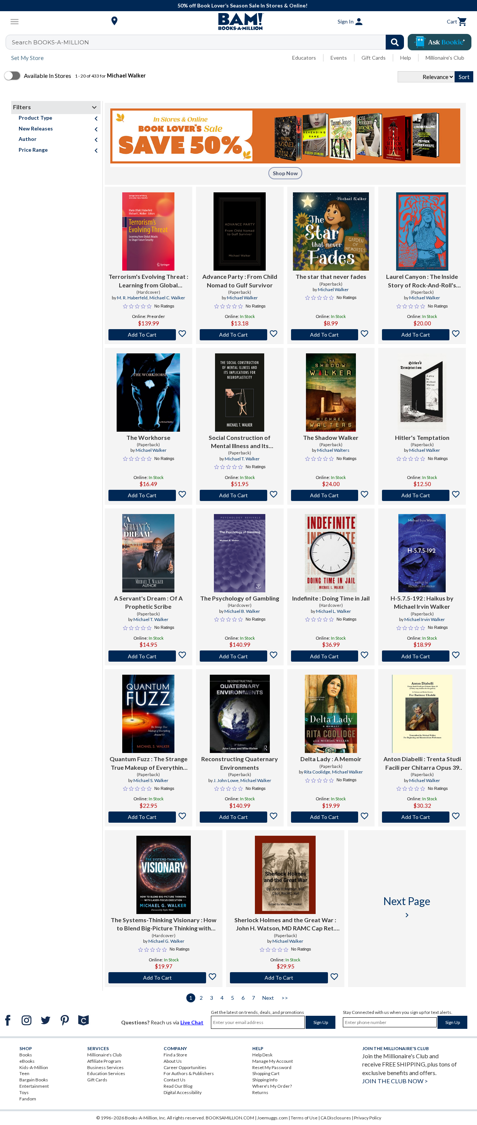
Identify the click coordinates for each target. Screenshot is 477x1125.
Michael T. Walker (242, 458)
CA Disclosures (335, 1118)
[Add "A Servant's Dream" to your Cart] (148, 656)
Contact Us (175, 1080)
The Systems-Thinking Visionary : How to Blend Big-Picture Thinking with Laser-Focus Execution (164, 924)
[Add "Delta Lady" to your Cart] (331, 817)
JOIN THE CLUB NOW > (395, 1080)
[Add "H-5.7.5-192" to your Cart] (422, 656)
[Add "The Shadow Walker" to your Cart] (331, 495)
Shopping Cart (265, 1073)
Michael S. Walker (150, 780)
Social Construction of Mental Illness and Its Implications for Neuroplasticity (240, 442)
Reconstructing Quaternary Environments (239, 763)
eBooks (27, 1061)
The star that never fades (331, 276)
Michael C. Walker (167, 297)
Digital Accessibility (183, 1092)
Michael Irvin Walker (424, 619)
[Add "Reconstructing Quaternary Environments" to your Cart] (240, 817)
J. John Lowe (226, 780)
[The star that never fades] (331, 231)
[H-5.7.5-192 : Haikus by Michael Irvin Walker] (422, 553)
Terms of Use (304, 1118)
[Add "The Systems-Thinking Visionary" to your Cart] (163, 977)
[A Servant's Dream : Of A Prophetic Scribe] (148, 553)
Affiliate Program (104, 1061)
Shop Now (285, 173)
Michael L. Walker (333, 611)
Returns (260, 1092)
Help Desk (262, 1055)
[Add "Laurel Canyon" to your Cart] (422, 334)
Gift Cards (373, 57)
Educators (304, 57)
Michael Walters (333, 450)
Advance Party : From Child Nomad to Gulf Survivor (239, 280)
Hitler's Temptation (422, 437)
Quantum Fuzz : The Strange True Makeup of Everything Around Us (148, 763)
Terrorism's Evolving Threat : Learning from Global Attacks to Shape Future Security (148, 281)
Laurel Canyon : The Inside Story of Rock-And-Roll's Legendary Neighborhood (422, 281)
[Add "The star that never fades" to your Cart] (331, 334)
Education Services (106, 1073)
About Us (173, 1061)
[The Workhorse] (148, 393)
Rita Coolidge (317, 772)
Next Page (406, 907)
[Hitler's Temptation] (422, 393)
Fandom (27, 1099)
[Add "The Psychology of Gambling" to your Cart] (240, 656)
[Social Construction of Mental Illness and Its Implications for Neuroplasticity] (239, 393)
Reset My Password (271, 1067)
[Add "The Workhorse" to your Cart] (148, 495)
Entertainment (34, 1086)
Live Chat (191, 1022)
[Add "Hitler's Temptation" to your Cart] (422, 495)
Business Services (105, 1067)
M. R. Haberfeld (132, 297)
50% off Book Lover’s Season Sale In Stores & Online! (242, 5)
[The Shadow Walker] (331, 393)
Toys (24, 1092)
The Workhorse (148, 437)
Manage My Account (272, 1061)
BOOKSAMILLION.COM (230, 1118)
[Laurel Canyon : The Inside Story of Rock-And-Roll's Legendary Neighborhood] (422, 231)
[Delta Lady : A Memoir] (330, 714)
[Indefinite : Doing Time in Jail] (330, 553)
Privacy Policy (367, 1118)
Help (405, 57)
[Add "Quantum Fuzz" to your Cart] (148, 817)
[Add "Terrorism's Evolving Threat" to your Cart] (148, 334)
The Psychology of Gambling (239, 598)
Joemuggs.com (272, 1118)
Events (339, 57)
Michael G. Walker (166, 941)
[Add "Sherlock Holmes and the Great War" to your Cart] (285, 977)
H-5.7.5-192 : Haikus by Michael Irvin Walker (422, 602)
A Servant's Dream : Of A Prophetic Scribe (148, 602)
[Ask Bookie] (439, 42)
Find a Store (175, 1055)
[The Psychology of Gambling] (239, 553)
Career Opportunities (185, 1067)
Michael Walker (242, 297)
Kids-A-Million (33, 1067)
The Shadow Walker (330, 437)
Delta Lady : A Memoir (330, 758)
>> (284, 998)
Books (25, 1055)
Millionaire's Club (445, 57)
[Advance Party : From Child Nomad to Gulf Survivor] (240, 231)
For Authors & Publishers (189, 1073)
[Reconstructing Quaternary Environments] (240, 714)
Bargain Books (33, 1080)
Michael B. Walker (242, 611)
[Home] (238, 21)
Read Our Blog (178, 1086)
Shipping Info (264, 1080)
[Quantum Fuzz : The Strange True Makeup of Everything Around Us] (148, 714)
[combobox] (209, 42)
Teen (24, 1073)
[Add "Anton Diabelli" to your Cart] (422, 817)
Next (268, 998)
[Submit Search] (395, 42)
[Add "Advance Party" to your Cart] (240, 334)
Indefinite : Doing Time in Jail (331, 598)
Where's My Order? (272, 1086)
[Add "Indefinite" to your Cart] (331, 656)
